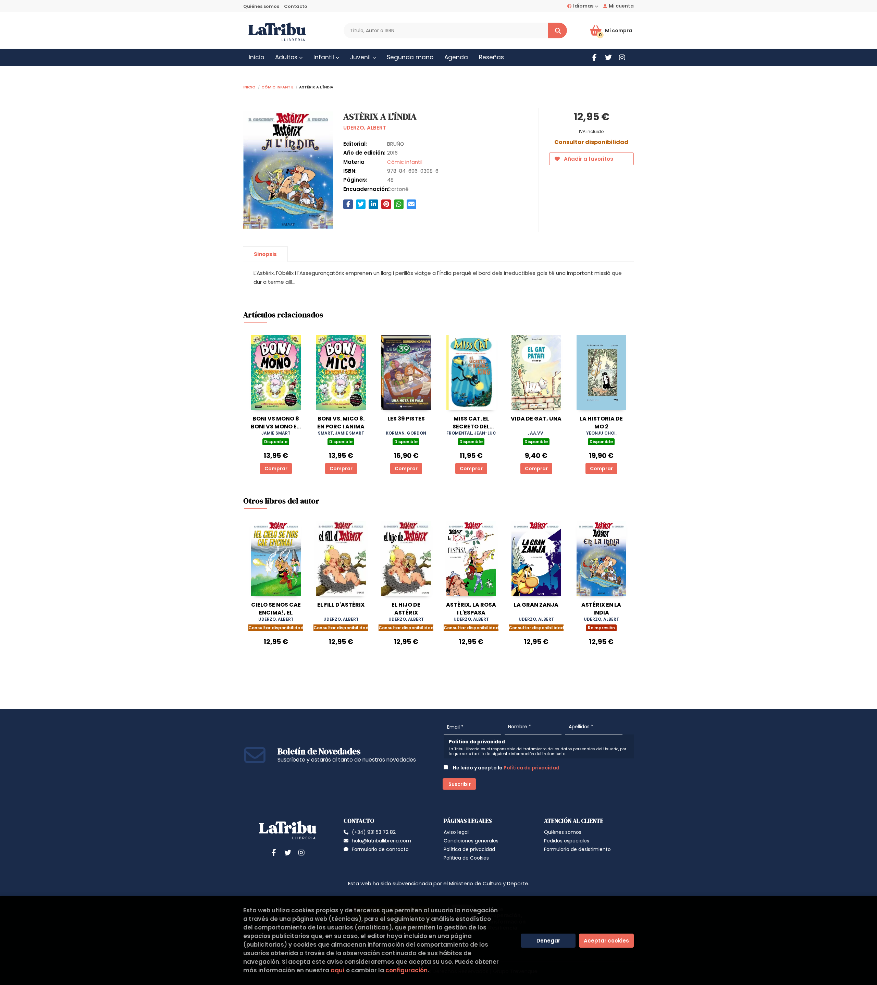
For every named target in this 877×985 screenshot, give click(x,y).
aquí (338, 970)
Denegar (548, 940)
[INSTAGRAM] (622, 57)
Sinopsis (265, 254)
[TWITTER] (608, 57)
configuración (406, 970)
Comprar (275, 468)
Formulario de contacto (380, 849)
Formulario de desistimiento (577, 849)
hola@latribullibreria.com (381, 840)
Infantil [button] (324, 57)
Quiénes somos (261, 6)
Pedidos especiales (566, 840)
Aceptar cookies (606, 940)
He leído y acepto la (505, 767)
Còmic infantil (277, 86)
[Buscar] (557, 30)
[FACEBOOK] (594, 57)
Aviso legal (456, 832)
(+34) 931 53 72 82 (374, 832)
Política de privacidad (531, 767)
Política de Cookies (466, 857)
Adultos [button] (287, 57)
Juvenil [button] (361, 57)
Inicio (249, 86)
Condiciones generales (471, 840)
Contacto (295, 6)
